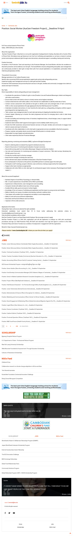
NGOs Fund (7, 358)
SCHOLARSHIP (8, 333)
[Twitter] (9, 513)
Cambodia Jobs (12, 25)
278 (17, 326)
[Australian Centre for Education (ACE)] (34, 13)
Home (3, 25)
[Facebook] (5, 513)
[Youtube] (14, 513)
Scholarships (20, 527)
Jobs (52, 524)
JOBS (4, 240)
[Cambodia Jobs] (19, 3)
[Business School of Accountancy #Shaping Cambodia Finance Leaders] (34, 18)
